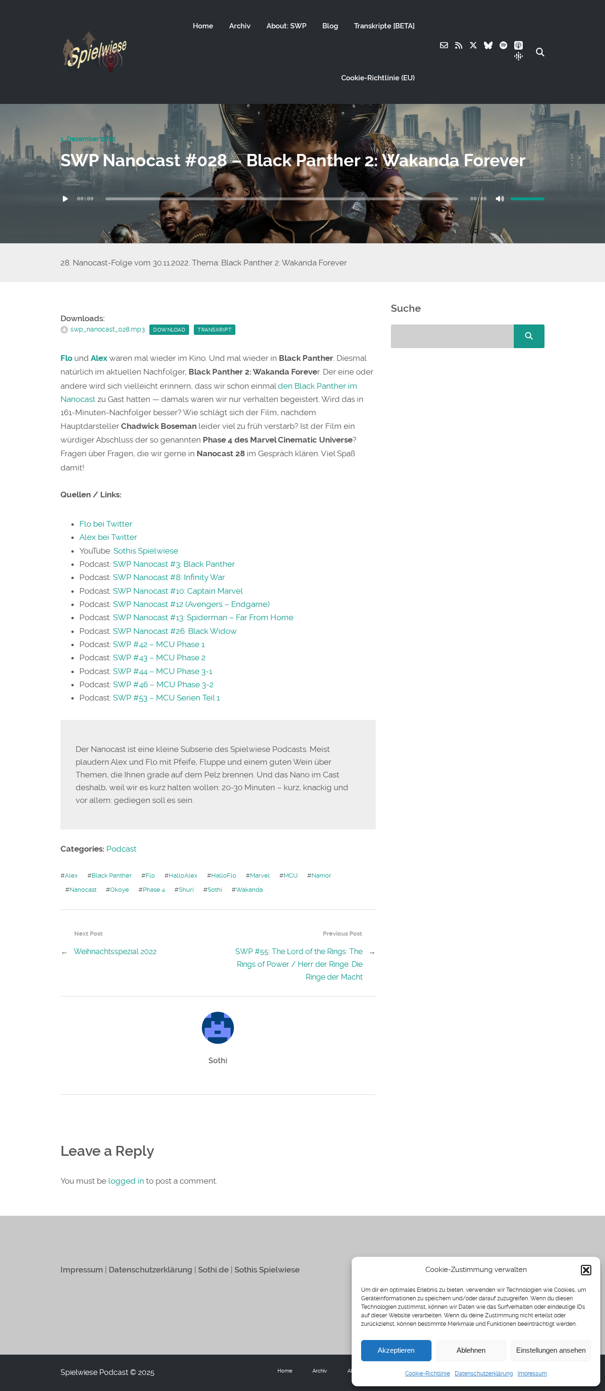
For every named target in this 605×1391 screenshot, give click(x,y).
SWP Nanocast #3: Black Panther (174, 564)
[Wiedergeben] (65, 198)
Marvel (260, 875)
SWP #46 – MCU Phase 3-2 (163, 684)
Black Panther (112, 875)
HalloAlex (183, 875)
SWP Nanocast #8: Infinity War (169, 577)
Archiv (240, 26)
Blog (330, 26)
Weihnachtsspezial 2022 (115, 951)
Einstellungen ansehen (551, 1350)
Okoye (119, 889)
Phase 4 (154, 889)
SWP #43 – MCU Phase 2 (159, 657)
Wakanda (249, 889)
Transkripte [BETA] (384, 26)
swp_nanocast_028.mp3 (107, 329)
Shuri (186, 889)
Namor (321, 875)
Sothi (214, 889)
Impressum (532, 1373)
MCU (291, 875)
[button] (586, 1270)
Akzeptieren (396, 1350)
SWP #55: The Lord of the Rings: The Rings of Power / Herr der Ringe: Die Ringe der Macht (298, 964)
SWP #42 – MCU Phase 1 (159, 644)
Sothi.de (213, 1269)
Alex (99, 358)
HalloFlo (223, 875)
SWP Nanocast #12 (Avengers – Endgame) (191, 604)
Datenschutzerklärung (484, 1373)
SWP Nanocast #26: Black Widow (175, 631)
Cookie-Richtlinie (427, 1373)
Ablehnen (471, 1350)
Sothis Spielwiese (145, 550)
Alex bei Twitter (108, 537)
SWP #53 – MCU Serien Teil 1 (166, 697)
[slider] (527, 198)
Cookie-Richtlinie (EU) (378, 78)
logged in (126, 1181)
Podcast (121, 848)
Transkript (215, 329)
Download (169, 329)
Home (203, 26)
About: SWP (286, 26)
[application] (302, 198)
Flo (66, 358)
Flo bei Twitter (105, 524)
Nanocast (82, 889)
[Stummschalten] (500, 198)
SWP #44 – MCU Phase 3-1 (162, 671)
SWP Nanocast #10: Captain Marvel (178, 591)
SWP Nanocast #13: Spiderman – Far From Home (203, 617)
